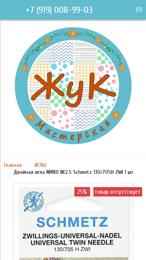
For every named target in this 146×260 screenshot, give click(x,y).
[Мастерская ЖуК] (73, 142)
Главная (13, 165)
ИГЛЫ (40, 165)
